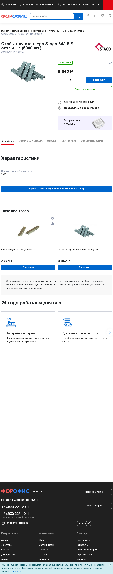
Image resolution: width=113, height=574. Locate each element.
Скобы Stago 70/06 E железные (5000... (79, 250)
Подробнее (15, 571)
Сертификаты (46, 545)
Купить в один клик (85, 89)
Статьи (43, 555)
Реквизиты (82, 545)
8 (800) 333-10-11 (91, 5)
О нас (42, 540)
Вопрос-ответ (84, 540)
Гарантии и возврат (87, 550)
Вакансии (81, 560)
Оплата (5, 550)
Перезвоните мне (94, 492)
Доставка (6, 545)
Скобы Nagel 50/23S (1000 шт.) (18, 250)
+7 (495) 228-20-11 (72, 5)
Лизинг (4, 560)
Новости (43, 550)
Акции (4, 540)
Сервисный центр (86, 555)
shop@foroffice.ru (17, 523)
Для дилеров (8, 555)
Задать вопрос (94, 506)
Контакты (44, 560)
